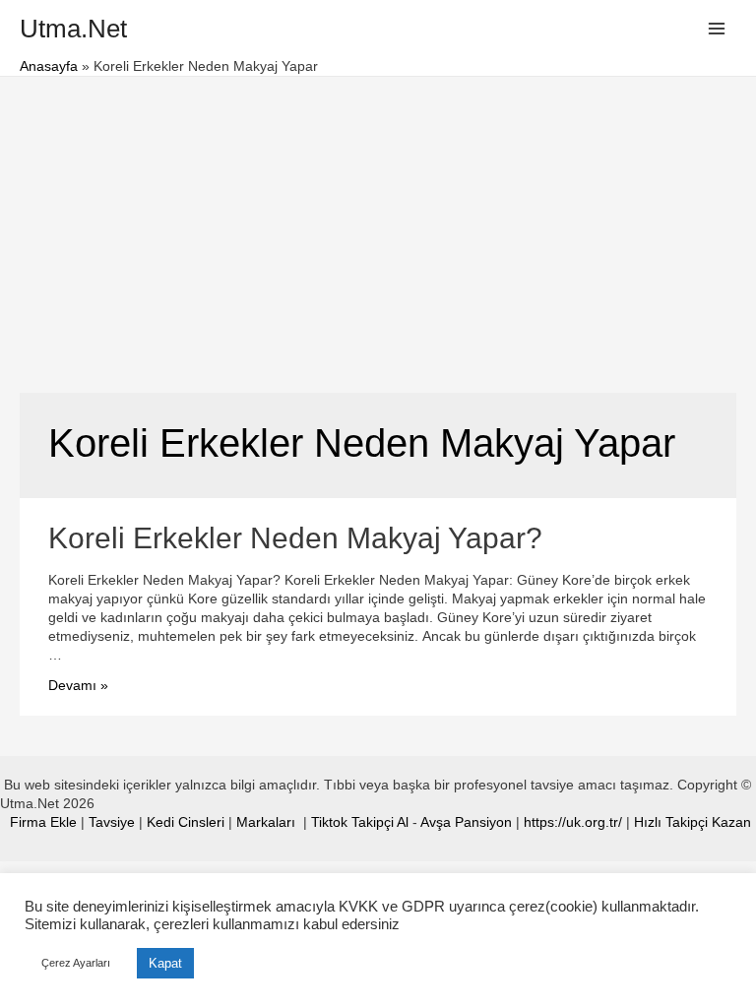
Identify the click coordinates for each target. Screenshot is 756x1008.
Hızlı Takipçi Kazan (692, 822)
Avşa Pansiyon (466, 822)
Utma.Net (73, 28)
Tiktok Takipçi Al (360, 822)
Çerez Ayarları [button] (75, 963)
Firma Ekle (43, 822)
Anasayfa (49, 66)
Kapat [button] (165, 963)
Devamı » (78, 685)
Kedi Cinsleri (185, 822)
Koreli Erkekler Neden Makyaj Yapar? (295, 538)
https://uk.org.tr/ (573, 822)
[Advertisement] (378, 224)
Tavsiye (112, 822)
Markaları (267, 822)
